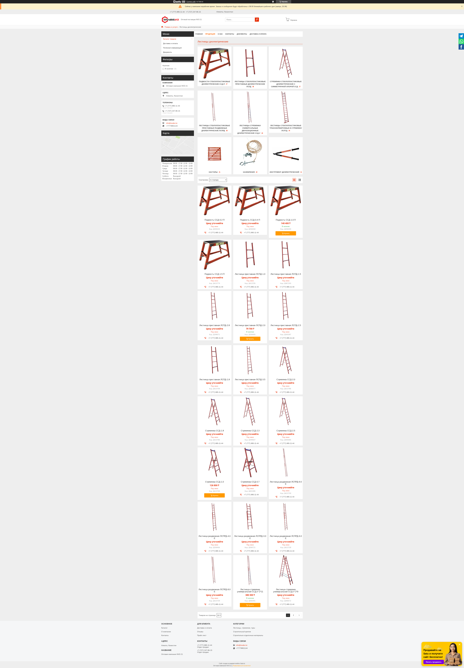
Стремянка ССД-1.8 (214, 431)
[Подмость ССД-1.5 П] (214, 255)
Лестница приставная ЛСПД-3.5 (250, 380)
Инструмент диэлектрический (284, 172)
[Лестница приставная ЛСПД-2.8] (214, 306)
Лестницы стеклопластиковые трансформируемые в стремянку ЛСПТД (286, 128)
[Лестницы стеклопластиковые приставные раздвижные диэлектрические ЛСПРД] (214, 107)
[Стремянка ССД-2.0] (286, 360)
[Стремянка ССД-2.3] (250, 411)
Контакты (229, 34)
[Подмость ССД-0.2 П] (214, 201)
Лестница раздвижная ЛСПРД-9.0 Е (286, 483)
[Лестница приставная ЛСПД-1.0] (250, 255)
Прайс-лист (201, 635)
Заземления (249, 172)
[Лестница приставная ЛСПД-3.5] (250, 360)
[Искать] (257, 20)
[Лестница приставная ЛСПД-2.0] (250, 306)
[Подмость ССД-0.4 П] (250, 201)
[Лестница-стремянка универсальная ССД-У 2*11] (250, 570)
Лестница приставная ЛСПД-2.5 (286, 325)
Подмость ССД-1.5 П (215, 274)
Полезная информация (172, 48)
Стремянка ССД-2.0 (285, 380)
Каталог (164, 628)
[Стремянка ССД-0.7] (250, 462)
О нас (220, 34)
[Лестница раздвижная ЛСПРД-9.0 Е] (286, 462)
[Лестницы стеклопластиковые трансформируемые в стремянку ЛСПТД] (285, 107)
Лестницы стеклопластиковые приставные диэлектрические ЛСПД (250, 84)
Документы (242, 34)
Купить (287, 233)
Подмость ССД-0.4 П (250, 220)
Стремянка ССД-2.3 (250, 431)
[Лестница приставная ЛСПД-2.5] (286, 306)
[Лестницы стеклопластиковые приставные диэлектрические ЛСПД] (250, 63)
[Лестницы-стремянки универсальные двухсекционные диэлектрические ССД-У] (250, 107)
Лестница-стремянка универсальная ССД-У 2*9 (285, 590)
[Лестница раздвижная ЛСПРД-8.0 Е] (214, 570)
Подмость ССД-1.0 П (286, 220)
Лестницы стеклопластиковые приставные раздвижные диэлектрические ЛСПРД (214, 128)
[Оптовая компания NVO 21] (170, 19)
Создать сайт (191, 2)
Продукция (210, 34)
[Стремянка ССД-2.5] (286, 411)
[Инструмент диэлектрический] (285, 154)
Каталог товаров (169, 39)
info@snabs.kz (171, 123)
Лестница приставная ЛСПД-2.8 (214, 325)
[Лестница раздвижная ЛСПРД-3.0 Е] (250, 517)
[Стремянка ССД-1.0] (214, 462)
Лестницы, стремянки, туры (244, 628)
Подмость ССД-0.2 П (215, 220)
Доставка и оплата (258, 34)
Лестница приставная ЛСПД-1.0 (250, 274)
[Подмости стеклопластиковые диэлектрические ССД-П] (214, 63)
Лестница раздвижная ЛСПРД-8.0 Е (214, 590)
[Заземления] (250, 154)
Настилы (213, 172)
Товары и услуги (171, 27)
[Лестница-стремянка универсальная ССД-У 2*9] (286, 570)
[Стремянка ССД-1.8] (214, 411)
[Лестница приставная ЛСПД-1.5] (286, 255)
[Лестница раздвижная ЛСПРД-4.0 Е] (214, 517)
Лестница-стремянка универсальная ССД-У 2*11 (250, 590)
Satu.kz (242, 663)
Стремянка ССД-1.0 (214, 482)
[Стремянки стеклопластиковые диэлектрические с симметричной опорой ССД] (285, 63)
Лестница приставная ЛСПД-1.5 (286, 274)
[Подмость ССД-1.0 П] (286, 201)
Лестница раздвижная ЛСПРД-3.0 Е (250, 537)
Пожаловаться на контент (242, 666)
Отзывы (200, 632)
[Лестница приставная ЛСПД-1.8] (214, 360)
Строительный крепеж (242, 632)
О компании (166, 632)
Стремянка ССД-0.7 (250, 482)
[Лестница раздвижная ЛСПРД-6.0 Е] (286, 517)
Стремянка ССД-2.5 (285, 431)
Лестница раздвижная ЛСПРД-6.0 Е (286, 537)
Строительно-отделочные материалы (248, 635)
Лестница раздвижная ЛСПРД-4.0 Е (214, 537)
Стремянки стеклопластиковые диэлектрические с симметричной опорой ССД (286, 84)
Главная (199, 34)
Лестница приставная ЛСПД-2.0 (250, 325)
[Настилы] (214, 154)
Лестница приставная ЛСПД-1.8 (214, 380)
